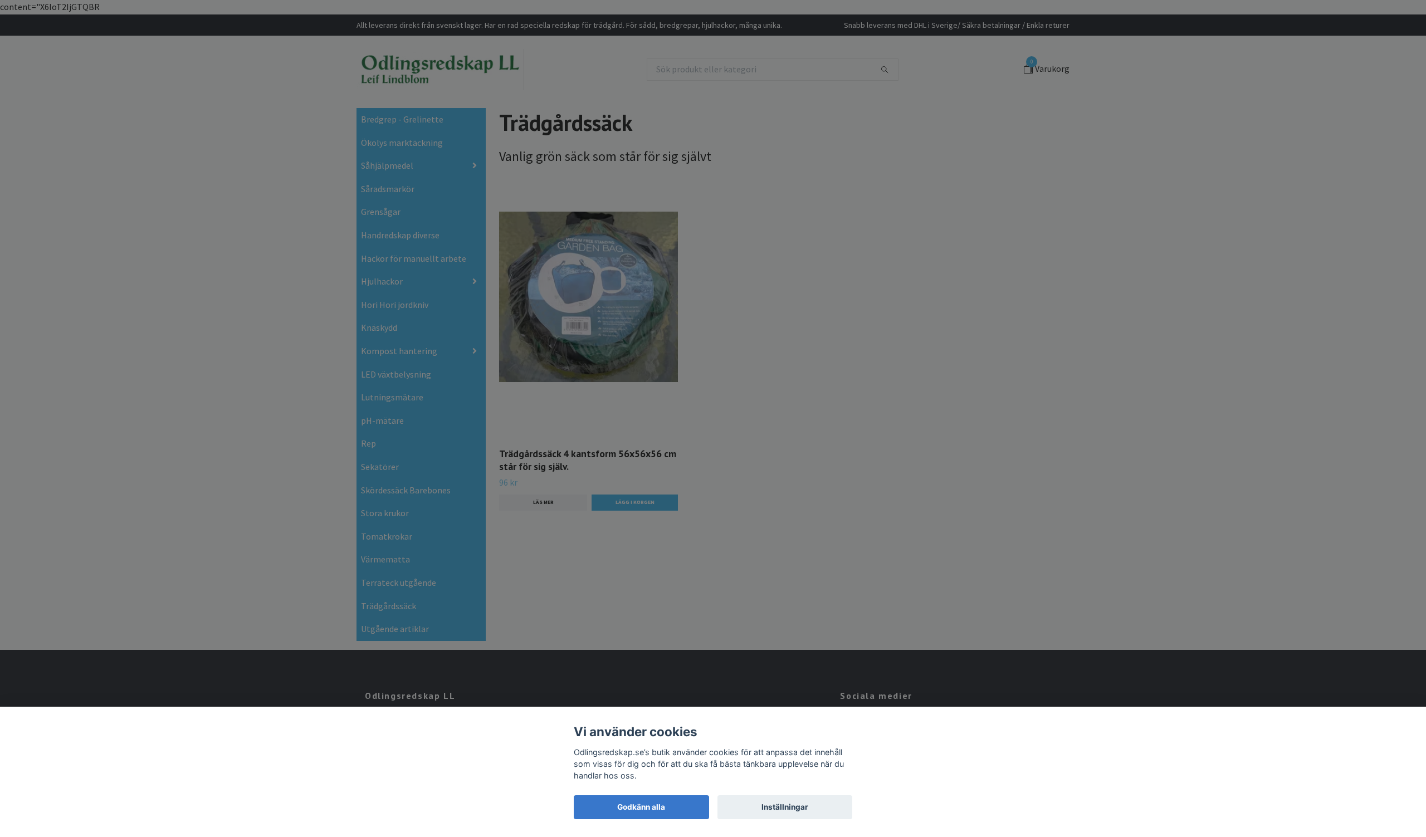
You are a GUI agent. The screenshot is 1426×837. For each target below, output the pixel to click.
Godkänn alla (641, 806)
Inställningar (784, 806)
